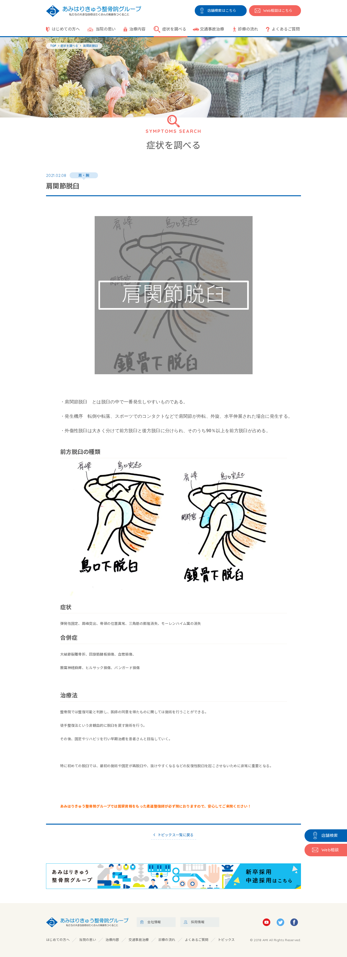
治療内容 (137, 28)
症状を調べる (174, 28)
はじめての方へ (66, 28)
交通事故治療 (212, 28)
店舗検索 (330, 835)
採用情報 (197, 922)
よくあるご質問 (286, 28)
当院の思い (106, 28)
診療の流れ (248, 28)
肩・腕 (83, 175)
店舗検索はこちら (221, 10)
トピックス (226, 940)
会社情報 (154, 922)
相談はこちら (277, 10)
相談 (330, 849)
